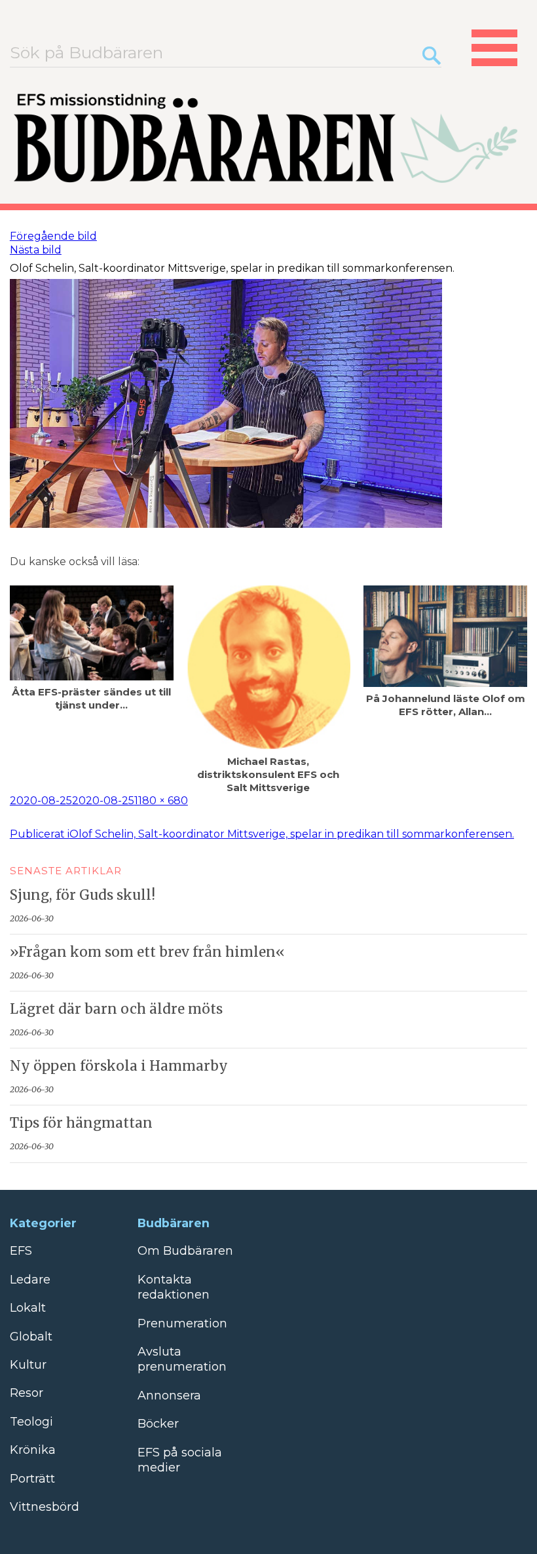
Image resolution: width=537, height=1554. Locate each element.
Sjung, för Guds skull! (82, 895)
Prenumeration (182, 1323)
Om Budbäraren (185, 1251)
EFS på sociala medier (180, 1460)
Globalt (31, 1336)
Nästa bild (36, 250)
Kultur (28, 1365)
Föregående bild (53, 236)
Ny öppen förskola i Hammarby (119, 1066)
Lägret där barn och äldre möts (116, 1009)
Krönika (33, 1450)
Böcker (158, 1423)
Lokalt (28, 1308)
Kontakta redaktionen (174, 1287)
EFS (21, 1251)
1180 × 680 (161, 800)
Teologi (31, 1422)
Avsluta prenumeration (182, 1359)
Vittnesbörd (44, 1507)
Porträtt (32, 1478)
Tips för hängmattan (81, 1123)
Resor (26, 1393)
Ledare (30, 1279)
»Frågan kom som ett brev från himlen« (147, 952)
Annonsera (169, 1395)
